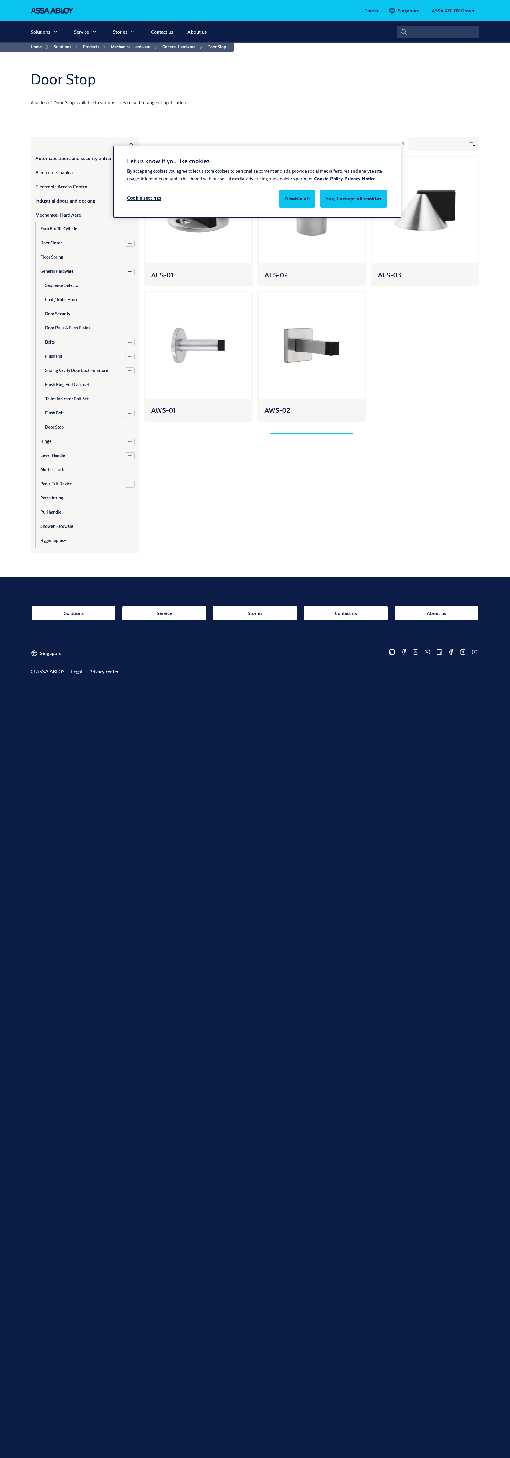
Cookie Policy (328, 178)
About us (197, 32)
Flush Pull (54, 356)
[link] (371, 10)
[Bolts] (130, 342)
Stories (120, 32)
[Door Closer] (130, 243)
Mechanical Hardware (58, 215)
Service (81, 32)
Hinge (46, 441)
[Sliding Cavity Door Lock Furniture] (130, 370)
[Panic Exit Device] (130, 484)
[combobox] (438, 32)
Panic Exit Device (56, 483)
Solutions (40, 32)
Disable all (297, 198)
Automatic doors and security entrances (77, 158)
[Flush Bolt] (130, 413)
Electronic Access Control (62, 186)
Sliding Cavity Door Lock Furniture (76, 370)
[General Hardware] (130, 271)
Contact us (162, 32)
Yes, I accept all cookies (354, 198)
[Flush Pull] (130, 356)
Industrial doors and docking (65, 200)
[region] (257, 182)
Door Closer (51, 243)
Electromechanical (54, 172)
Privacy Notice (360, 178)
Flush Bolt (54, 413)
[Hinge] (130, 441)
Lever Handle (52, 455)
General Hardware (57, 271)
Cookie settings (144, 198)
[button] (55, 32)
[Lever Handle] (130, 455)
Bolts (50, 342)
